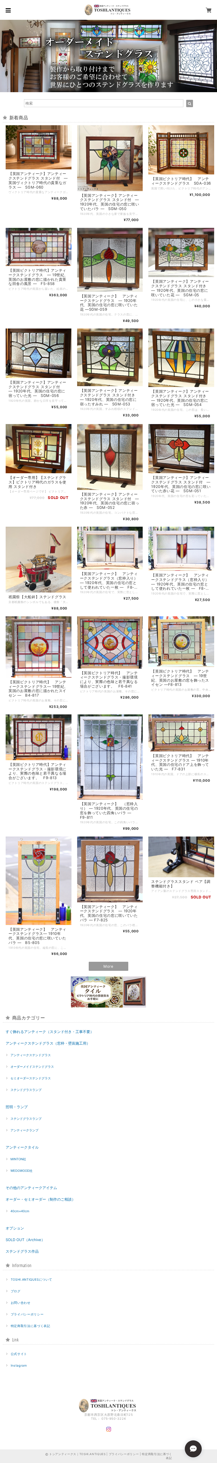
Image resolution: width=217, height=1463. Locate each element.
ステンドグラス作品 (22, 1251)
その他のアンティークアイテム (31, 1187)
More (108, 966)
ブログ (16, 1291)
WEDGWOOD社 (21, 1171)
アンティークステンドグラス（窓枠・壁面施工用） (48, 1043)
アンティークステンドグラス (30, 1055)
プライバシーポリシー (27, 1314)
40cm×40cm (19, 1211)
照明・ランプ (17, 1107)
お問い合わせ (21, 1303)
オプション (15, 1228)
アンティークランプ (24, 1130)
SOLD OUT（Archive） (25, 1239)
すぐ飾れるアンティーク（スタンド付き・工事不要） (50, 1031)
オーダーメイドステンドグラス (32, 1067)
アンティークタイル (22, 1147)
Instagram (19, 1365)
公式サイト (19, 1354)
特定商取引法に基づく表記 (30, 1326)
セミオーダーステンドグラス (30, 1078)
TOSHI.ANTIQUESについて (31, 1280)
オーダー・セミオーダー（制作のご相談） (40, 1199)
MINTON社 (18, 1159)
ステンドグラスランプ (26, 1090)
